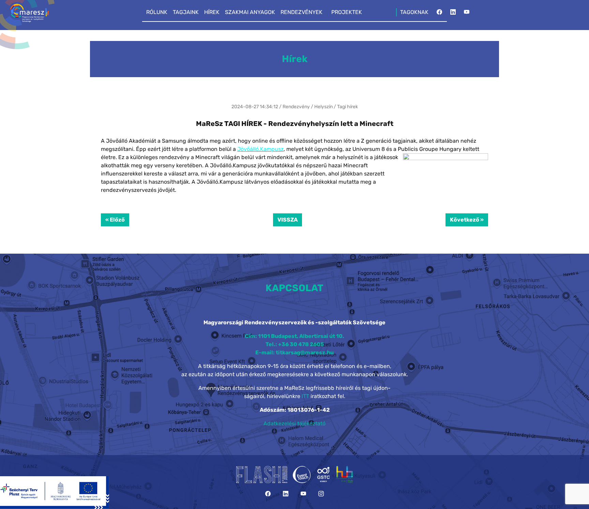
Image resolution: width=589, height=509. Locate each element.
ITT (305, 396)
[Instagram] (321, 494)
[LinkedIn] (453, 14)
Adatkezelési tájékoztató (294, 423)
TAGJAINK (186, 12)
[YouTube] (466, 14)
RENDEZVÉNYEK (301, 12)
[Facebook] (439, 14)
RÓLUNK (156, 12)
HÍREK (212, 12)
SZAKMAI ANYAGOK (250, 12)
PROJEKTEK (346, 12)
